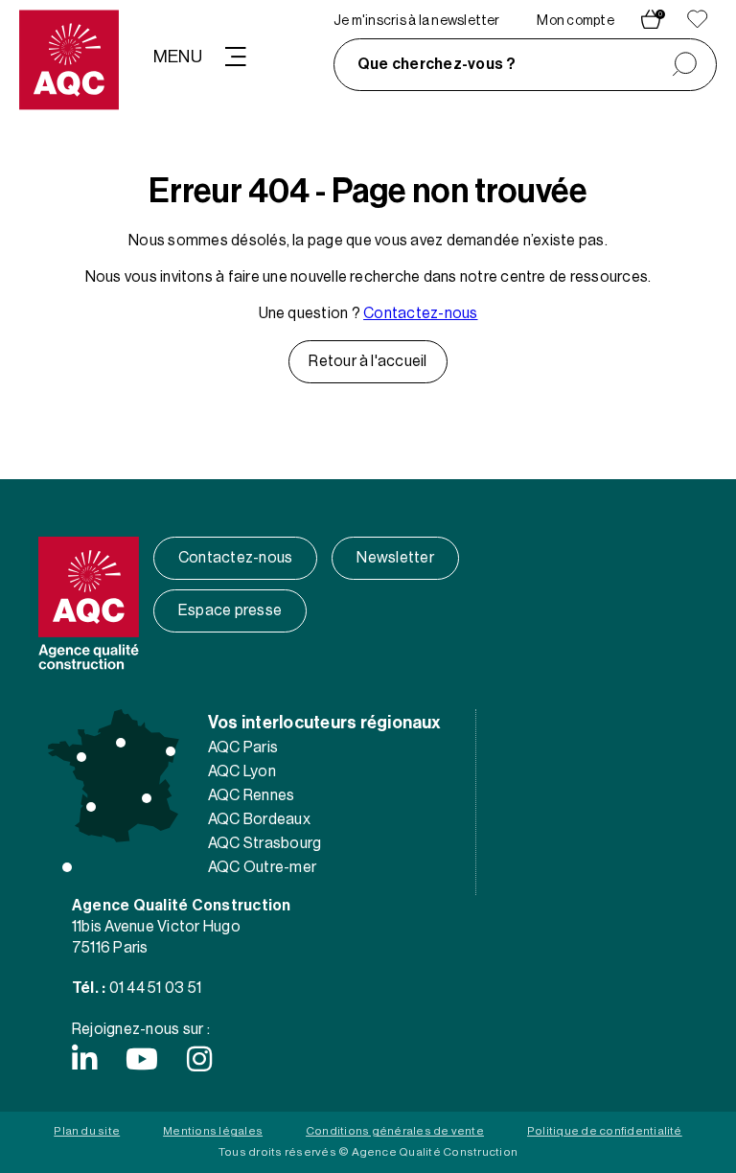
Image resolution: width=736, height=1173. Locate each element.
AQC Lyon (242, 771)
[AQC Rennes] (81, 757)
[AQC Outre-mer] (67, 867)
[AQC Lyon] (146, 798)
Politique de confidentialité (604, 1131)
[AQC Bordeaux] (91, 807)
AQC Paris (243, 747)
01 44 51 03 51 (155, 988)
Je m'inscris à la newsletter (417, 21)
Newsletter (394, 557)
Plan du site (87, 1131)
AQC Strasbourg (264, 843)
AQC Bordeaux (259, 819)
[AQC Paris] (121, 743)
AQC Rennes (251, 795)
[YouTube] (142, 1059)
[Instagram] (199, 1059)
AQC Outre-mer (262, 867)
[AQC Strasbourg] (170, 751)
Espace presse (230, 610)
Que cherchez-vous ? (437, 64)
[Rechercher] (685, 64)
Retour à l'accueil (367, 361)
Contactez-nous (420, 313)
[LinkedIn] (84, 1059)
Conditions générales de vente (395, 1131)
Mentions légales (213, 1131)
